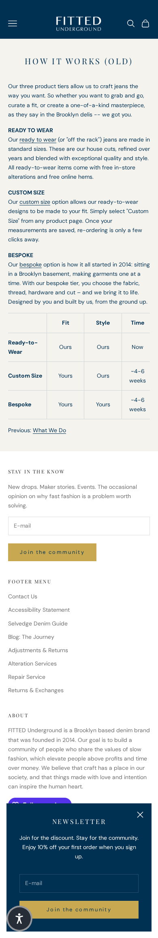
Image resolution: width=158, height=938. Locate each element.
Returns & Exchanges (36, 690)
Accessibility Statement (39, 609)
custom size (34, 201)
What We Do (49, 430)
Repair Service (26, 676)
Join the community (79, 909)
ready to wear (37, 139)
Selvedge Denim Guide (38, 623)
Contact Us (22, 596)
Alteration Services (32, 663)
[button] (19, 919)
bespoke (30, 264)
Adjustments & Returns (38, 650)
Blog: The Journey (31, 636)
